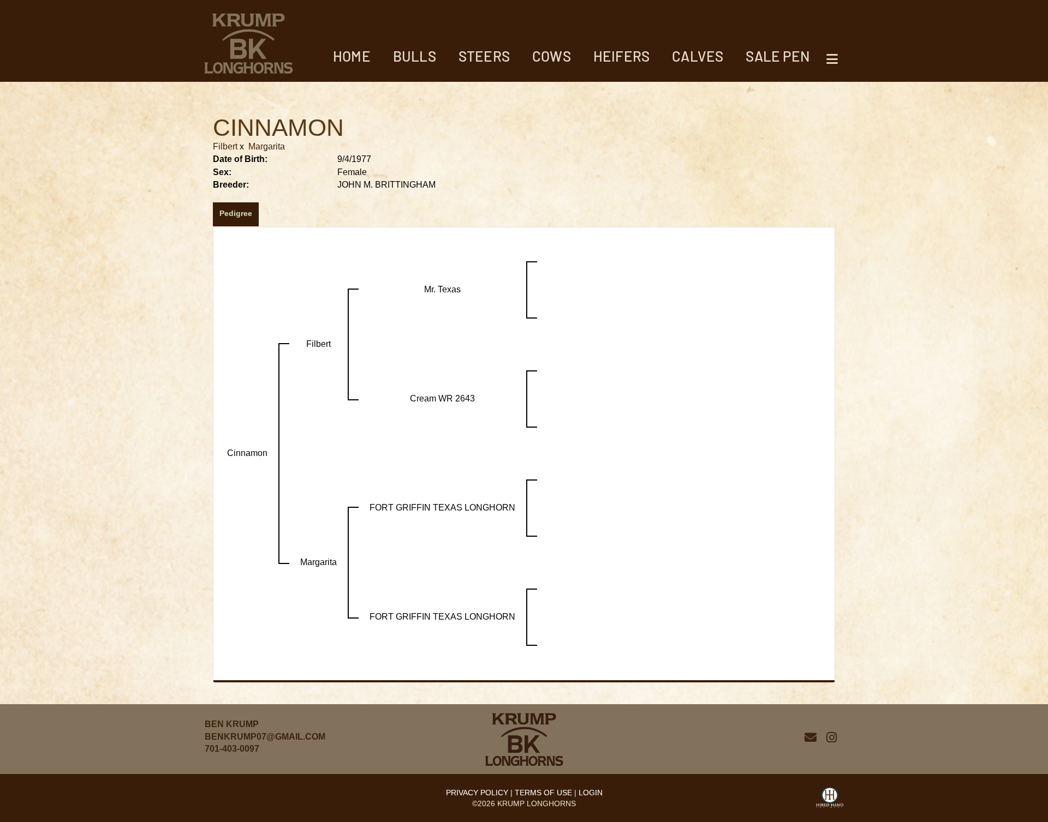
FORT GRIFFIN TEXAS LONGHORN (442, 507)
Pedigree (235, 213)
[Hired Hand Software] (829, 799)
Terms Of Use (543, 792)
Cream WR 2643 (442, 398)
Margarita (266, 146)
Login (591, 792)
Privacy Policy (477, 792)
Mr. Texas (442, 289)
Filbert (225, 146)
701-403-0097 (232, 748)
